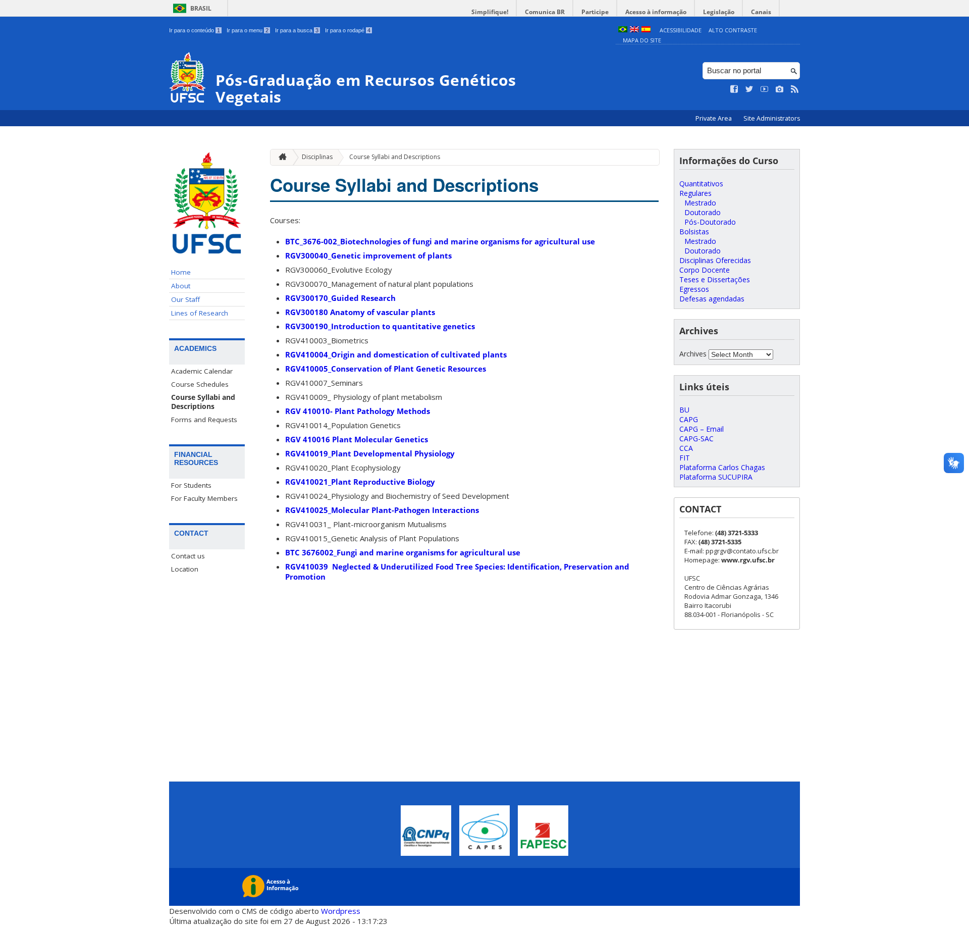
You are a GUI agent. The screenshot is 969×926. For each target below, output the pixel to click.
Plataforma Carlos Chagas (722, 467)
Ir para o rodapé (347, 30)
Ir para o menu (247, 30)
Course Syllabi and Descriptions (203, 402)
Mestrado (700, 203)
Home (181, 272)
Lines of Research (199, 313)
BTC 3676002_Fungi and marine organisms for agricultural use (402, 552)
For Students (191, 485)
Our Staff (185, 299)
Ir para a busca (296, 30)
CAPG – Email (701, 429)
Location (184, 569)
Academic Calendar (202, 371)
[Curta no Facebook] (734, 89)
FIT (684, 457)
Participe (595, 12)
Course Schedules (200, 384)
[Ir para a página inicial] (280, 157)
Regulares (695, 193)
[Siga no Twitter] (749, 89)
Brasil (200, 8)
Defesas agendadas (711, 298)
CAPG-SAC (696, 438)
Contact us (188, 555)
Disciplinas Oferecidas (715, 260)
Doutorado (702, 212)
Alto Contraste (733, 30)
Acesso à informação (655, 12)
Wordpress (340, 911)
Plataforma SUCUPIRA (715, 477)
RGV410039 (307, 566)
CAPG (688, 419)
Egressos (694, 289)
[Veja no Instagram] (780, 89)
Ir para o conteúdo (194, 30)
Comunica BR (545, 12)
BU (684, 410)
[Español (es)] (646, 30)
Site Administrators (771, 118)
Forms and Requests (204, 419)
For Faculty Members (204, 498)
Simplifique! (489, 12)
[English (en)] (634, 30)
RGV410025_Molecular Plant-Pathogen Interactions (382, 510)
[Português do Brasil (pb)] (622, 30)
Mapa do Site (642, 40)
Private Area (714, 118)
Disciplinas (317, 156)
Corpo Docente (704, 270)
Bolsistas (694, 231)
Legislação (718, 12)
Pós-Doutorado (710, 222)
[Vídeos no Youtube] (765, 89)
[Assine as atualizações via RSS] (795, 89)
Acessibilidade (681, 30)
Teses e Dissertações (714, 279)
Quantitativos (701, 183)
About (180, 285)
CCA (686, 448)
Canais (761, 12)
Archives (693, 353)
